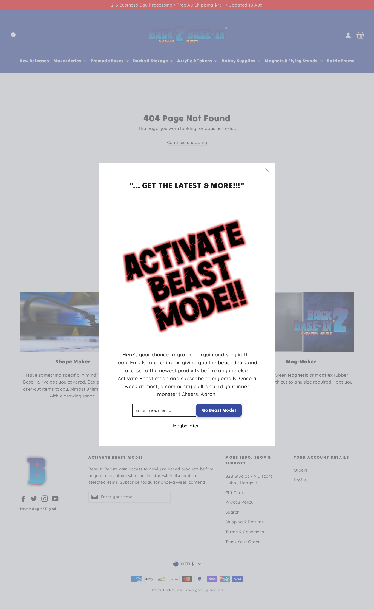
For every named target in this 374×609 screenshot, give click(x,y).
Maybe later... (187, 425)
